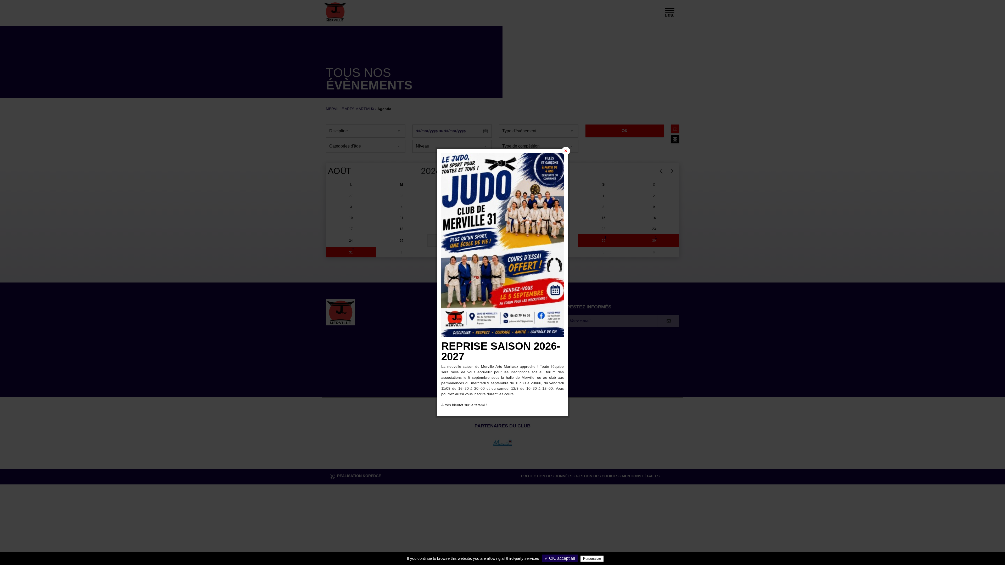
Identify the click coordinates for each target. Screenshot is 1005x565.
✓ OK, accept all (560, 558)
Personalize (592, 559)
